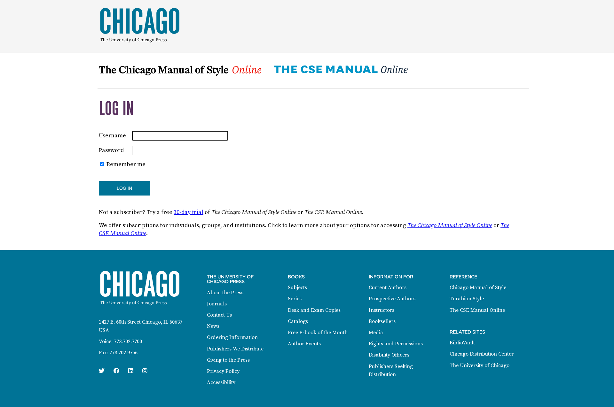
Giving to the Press (228, 360)
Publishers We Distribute (235, 349)
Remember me (126, 164)
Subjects (297, 287)
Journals (217, 304)
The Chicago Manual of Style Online (449, 225)
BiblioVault (462, 343)
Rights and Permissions (396, 344)
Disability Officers (389, 355)
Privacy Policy (223, 371)
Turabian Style (467, 299)
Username (112, 135)
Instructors (381, 310)
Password (111, 150)
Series (295, 299)
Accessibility (221, 382)
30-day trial (188, 212)
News (213, 326)
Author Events (304, 344)
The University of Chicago (479, 365)
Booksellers (382, 321)
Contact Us (219, 315)
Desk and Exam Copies (314, 310)
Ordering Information (232, 337)
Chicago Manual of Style (478, 287)
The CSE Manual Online (477, 310)
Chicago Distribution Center (482, 354)
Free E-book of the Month (318, 332)
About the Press (225, 292)
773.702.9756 (123, 352)
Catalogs (298, 321)
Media (376, 332)
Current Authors (387, 287)
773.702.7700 (128, 341)
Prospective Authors (392, 299)
